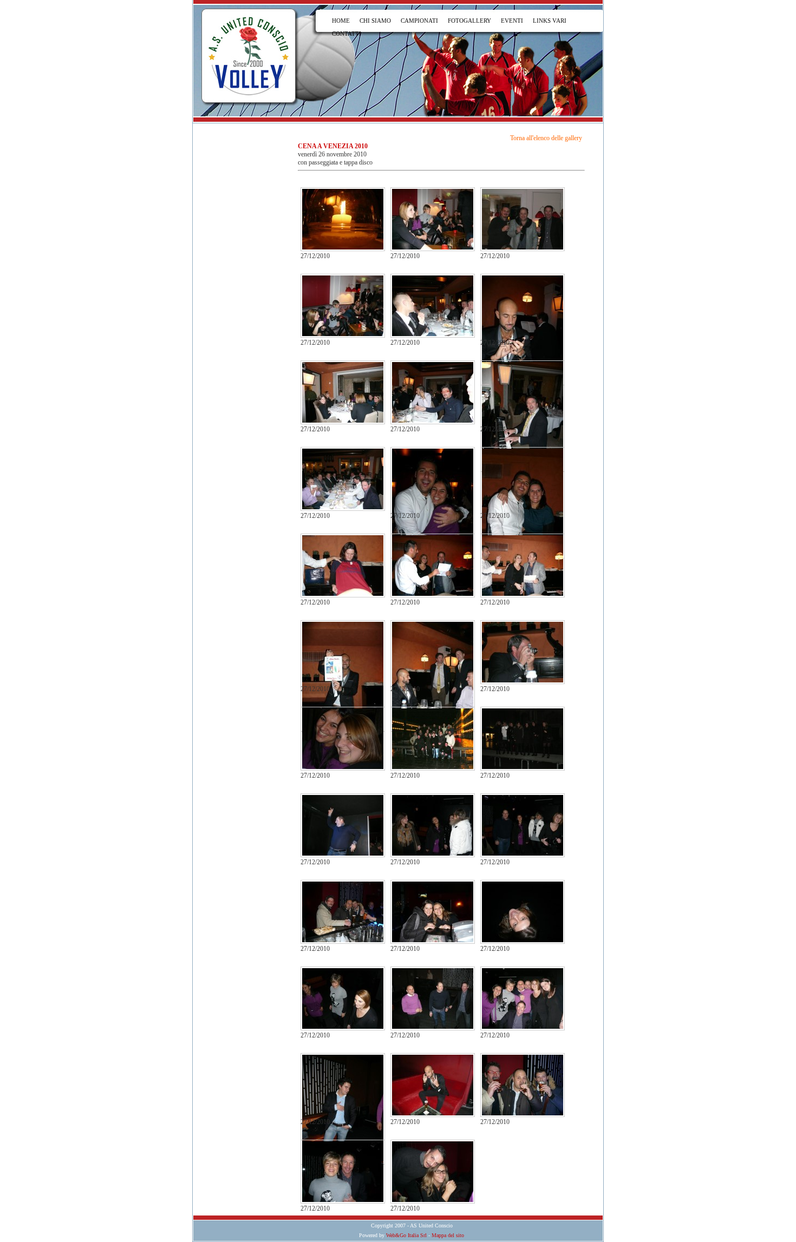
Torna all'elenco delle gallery (546, 138)
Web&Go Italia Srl (406, 1235)
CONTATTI (346, 33)
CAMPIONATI (419, 20)
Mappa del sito (448, 1235)
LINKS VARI (549, 20)
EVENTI (512, 20)
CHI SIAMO (375, 20)
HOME (341, 20)
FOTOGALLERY (469, 20)
